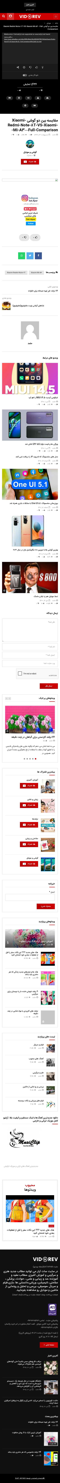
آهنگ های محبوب (36, 1058)
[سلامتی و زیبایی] (48, 845)
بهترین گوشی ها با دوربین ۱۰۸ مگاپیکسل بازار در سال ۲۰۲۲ (35, 550)
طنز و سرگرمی (38, 1072)
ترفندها (35, 819)
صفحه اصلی (49, 1345)
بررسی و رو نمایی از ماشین (33, 1086)
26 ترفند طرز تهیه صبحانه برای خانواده (43, 291)
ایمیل (52, 892)
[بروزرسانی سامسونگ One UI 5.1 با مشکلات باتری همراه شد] (30, 484)
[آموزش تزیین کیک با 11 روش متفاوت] (30, 938)
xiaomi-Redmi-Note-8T (16, 272)
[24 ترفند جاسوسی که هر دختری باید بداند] (51, 1458)
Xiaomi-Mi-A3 (36, 272)
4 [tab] (27, 759)
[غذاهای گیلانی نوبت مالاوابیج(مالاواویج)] (6, 306)
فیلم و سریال (39, 1044)
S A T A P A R (20, 1478)
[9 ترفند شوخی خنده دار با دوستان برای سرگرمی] (48, 998)
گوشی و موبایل (30, 152)
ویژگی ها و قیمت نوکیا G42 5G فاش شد (41, 444)
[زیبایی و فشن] (48, 806)
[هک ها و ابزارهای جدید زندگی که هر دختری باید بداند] (48, 978)
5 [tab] (24, 759)
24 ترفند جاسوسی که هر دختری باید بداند (24, 1452)
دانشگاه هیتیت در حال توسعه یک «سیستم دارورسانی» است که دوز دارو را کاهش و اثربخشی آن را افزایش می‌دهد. (24, 1383)
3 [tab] (30, 759)
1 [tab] (35, 759)
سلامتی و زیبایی (31, 838)
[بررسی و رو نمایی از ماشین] (50, 1090)
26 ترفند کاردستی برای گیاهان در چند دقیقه (33, 737)
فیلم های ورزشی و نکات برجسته (31, 1100)
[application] (30, 48)
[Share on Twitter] (30, 255)
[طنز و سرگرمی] (50, 1076)
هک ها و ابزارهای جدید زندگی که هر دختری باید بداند (23, 973)
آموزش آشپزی (32, 780)
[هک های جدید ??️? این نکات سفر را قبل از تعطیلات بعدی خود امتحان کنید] (48, 959)
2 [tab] (32, 759)
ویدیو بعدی (6, 298)
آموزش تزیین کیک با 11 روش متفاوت (36, 941)
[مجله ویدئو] (30, 16)
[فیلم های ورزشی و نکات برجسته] (50, 1104)
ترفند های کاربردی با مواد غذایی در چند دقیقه (22, 1012)
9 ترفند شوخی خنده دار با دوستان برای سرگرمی (22, 993)
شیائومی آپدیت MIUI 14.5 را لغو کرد (43, 397)
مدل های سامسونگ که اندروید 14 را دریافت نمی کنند (37, 457)
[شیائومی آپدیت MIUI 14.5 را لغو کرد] (30, 378)
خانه (56, 23)
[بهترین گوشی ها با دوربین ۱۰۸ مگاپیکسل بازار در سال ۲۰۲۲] (30, 531)
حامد (54, 134)
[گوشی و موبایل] (48, 864)
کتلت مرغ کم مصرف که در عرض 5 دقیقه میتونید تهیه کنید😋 (30, 9)
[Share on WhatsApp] (21, 255)
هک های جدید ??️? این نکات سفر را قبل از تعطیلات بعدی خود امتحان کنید (22, 954)
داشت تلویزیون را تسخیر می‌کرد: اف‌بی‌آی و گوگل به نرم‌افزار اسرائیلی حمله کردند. (31, 1402)
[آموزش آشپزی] (48, 786)
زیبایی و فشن (32, 799)
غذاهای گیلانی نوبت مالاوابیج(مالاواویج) (28, 305)
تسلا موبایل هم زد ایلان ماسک (46, 596)
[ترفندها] (48, 825)
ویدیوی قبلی (53, 287)
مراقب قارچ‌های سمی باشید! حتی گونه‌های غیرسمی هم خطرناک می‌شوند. (24, 1363)
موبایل (49, 23)
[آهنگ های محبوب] (50, 1062)
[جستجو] (3, 16)
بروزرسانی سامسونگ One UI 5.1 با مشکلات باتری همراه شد (34, 503)
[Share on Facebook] (38, 255)
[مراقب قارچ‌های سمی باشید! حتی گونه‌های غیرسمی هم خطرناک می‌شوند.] (51, 1368)
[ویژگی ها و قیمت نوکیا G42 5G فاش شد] (30, 425)
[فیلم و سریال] (50, 1048)
